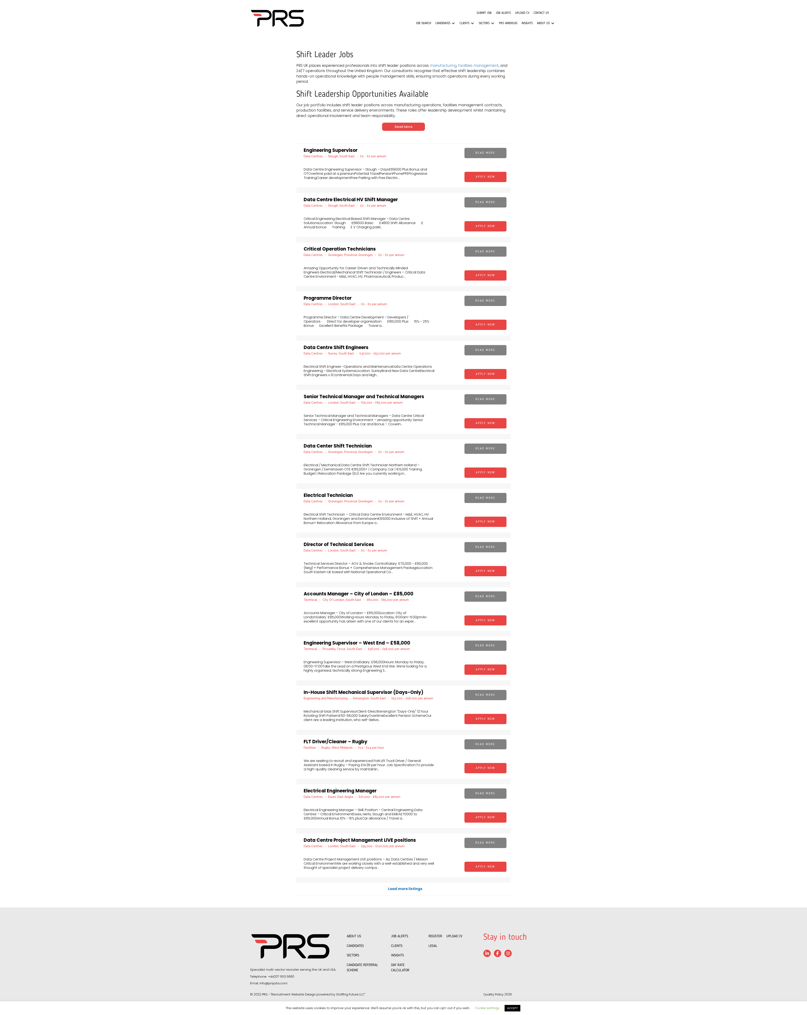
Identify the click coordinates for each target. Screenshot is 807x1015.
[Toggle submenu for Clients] (472, 23)
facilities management (478, 65)
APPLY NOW (485, 176)
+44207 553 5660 (281, 976)
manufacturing (443, 65)
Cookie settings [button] (487, 1008)
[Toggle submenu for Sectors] (492, 23)
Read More (404, 126)
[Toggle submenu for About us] (552, 23)
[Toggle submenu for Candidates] (453, 23)
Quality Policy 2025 (497, 994)
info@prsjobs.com (273, 983)
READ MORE (485, 152)
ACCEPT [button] (512, 1008)
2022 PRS (261, 994)
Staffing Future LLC (350, 994)
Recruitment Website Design (293, 994)
